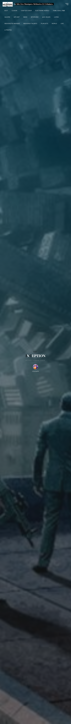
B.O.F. (35, 352)
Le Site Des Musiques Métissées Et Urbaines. (33, 4)
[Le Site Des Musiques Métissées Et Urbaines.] (8, 4)
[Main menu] (66, 4)
